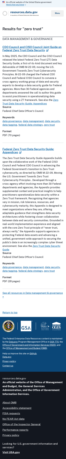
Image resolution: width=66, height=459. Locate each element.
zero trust (49, 124)
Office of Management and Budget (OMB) (26, 348)
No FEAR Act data (13, 418)
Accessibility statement (16, 408)
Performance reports (15, 429)
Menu (57, 13)
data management (33, 121)
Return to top (9, 312)
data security (52, 121)
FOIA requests (11, 413)
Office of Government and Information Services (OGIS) (29, 345)
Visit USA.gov (11, 452)
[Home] (26, 13)
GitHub (33, 353)
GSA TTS (54, 342)
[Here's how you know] (33, 3)
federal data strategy (30, 124)
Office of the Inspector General (21, 424)
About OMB (9, 402)
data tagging (9, 124)
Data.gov (13, 342)
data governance (12, 121)
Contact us (7, 366)
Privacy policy (9, 361)
